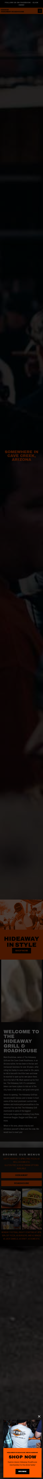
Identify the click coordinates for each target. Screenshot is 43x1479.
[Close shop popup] (39, 1416)
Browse (22, 1471)
